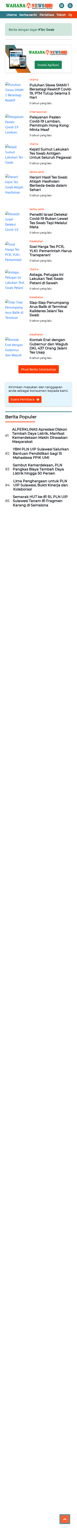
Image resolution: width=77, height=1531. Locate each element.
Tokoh (61, 15)
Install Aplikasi (48, 65)
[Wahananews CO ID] (29, 5)
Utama (11, 15)
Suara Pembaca (22, 399)
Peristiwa (47, 15)
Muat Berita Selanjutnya (38, 369)
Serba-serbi (28, 15)
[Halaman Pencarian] (70, 5)
